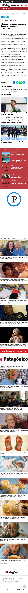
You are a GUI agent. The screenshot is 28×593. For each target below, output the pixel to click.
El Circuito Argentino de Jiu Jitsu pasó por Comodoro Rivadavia (12, 141)
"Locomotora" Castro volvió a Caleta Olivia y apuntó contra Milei (18, 183)
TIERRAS (12, 165)
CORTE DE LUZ (13, 158)
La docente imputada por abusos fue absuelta (17, 176)
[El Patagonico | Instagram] (8, 2)
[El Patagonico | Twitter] (2, 2)
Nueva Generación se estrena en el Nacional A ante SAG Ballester (13, 93)
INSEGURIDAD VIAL (14, 152)
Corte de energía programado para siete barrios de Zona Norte (18, 162)
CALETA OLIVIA (13, 180)
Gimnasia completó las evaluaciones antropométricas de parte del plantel (11, 121)
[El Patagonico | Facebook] (5, 2)
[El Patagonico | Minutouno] (12, 2)
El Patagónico (3, 13)
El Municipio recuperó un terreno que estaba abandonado (17, 169)
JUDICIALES (13, 174)
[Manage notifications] (24, 586)
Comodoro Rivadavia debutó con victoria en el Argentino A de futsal (14, 113)
